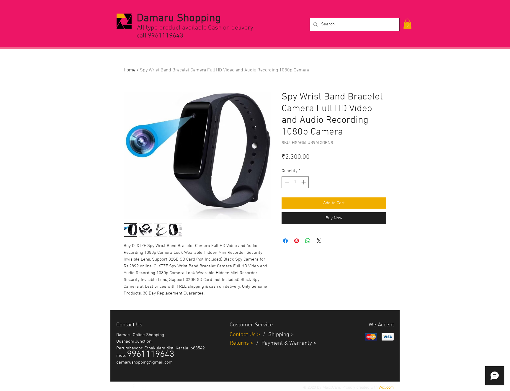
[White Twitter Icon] (119, 386)
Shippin (277, 334)
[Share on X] (319, 240)
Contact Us (243, 334)
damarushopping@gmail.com (144, 362)
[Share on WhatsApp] (307, 240)
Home (129, 70)
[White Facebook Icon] (131, 386)
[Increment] (304, 182)
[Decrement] (286, 182)
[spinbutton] (295, 182)
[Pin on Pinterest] (296, 240)
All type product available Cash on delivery (195, 28)
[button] (407, 24)
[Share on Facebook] (285, 240)
